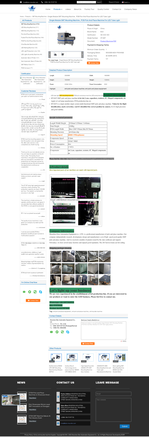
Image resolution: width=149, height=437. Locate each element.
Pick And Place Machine (28, 34)
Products (57, 9)
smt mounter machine (95, 311)
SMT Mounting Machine (39, 16)
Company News (130, 9)
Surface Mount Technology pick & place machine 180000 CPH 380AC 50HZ (72, 369)
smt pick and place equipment (62, 311)
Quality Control (103, 9)
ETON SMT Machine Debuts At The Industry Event (39, 417)
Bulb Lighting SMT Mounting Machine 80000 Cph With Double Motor (118, 369)
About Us (77, 9)
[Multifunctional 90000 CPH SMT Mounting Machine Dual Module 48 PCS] (56, 357)
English (126, 2)
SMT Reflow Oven (26, 64)
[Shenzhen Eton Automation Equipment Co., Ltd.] (32, 8)
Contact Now (95, 63)
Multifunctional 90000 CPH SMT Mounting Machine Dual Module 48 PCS (55, 369)
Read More (32, 398)
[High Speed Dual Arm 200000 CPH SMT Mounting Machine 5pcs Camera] (88, 357)
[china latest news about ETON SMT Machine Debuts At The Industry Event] (22, 419)
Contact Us (116, 9)
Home (48, 9)
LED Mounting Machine (28, 27)
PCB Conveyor (25, 68)
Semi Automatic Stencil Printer (30, 61)
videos (68, 9)
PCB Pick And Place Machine (30, 41)
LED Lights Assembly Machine (30, 54)
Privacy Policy (29, 435)
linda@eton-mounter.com (30, 2)
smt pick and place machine (80, 311)
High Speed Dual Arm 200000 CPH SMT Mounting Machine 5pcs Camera (87, 369)
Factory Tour (89, 9)
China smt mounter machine (42, 435)
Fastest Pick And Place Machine (30, 37)
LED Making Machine (27, 47)
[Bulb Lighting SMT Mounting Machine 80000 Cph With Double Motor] (120, 357)
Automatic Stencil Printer (28, 58)
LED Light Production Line (29, 51)
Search (99, 2)
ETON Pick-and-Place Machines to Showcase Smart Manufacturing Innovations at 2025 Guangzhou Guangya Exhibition (39, 394)
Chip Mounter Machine (28, 44)
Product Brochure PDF (108, 41)
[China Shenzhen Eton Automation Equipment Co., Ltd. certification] (26, 80)
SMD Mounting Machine (28, 31)
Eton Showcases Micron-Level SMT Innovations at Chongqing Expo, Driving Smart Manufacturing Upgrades (39, 405)
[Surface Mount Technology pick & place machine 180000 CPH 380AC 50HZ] (72, 357)
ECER (123, 435)
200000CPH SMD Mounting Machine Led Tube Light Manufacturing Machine (104, 369)
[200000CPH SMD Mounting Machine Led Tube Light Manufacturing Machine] (104, 357)
